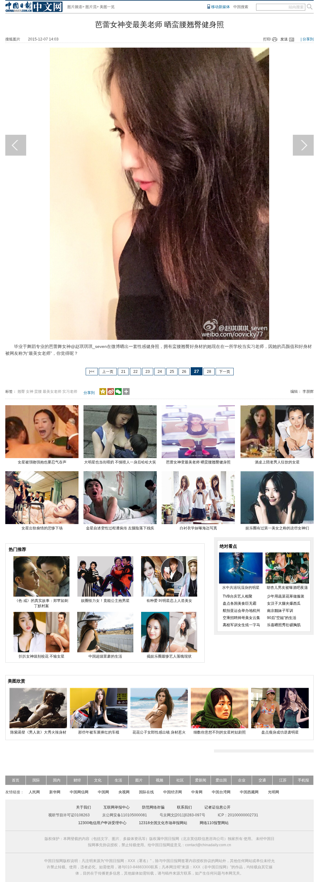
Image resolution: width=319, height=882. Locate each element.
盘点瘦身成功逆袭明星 (280, 732)
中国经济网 (172, 792)
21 (123, 371)
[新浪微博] (110, 394)
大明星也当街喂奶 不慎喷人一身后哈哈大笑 (120, 462)
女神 (29, 391)
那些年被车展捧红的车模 (98, 732)
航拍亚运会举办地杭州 (241, 610)
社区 (180, 780)
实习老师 (69, 391)
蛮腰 (38, 391)
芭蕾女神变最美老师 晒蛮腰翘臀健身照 (198, 462)
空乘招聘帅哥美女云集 (241, 618)
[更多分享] (126, 394)
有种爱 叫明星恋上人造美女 (169, 600)
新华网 (54, 792)
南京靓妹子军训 (280, 610)
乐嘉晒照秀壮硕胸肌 (284, 625)
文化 (98, 780)
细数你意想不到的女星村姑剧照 (219, 732)
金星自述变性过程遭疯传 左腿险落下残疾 (120, 528)
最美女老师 (52, 391)
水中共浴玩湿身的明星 (240, 587)
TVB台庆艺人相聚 (237, 596)
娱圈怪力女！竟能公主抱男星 (105, 600)
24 (160, 371)
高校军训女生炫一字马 (241, 625)
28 (209, 371)
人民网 (34, 792)
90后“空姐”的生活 (281, 618)
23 (147, 371)
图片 (139, 780)
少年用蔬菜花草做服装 (285, 596)
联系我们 (184, 807)
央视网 (124, 792)
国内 (56, 780)
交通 (262, 780)
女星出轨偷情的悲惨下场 (42, 528)
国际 (36, 780)
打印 (267, 39)
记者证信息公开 (217, 807)
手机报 (303, 780)
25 (172, 371)
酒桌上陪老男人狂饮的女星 (277, 462)
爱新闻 (200, 780)
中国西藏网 (249, 792)
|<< (91, 371)
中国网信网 (79, 792)
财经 (77, 780)
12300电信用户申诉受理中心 (102, 823)
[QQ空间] (102, 394)
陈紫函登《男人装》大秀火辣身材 (38, 732)
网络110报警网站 (214, 823)
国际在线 (146, 792)
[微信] (118, 394)
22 (135, 371)
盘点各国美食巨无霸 (239, 603)
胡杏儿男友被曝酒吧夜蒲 (287, 587)
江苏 (283, 780)
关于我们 (83, 807)
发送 (284, 39)
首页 (15, 780)
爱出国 (221, 780)
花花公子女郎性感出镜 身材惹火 (159, 732)
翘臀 (21, 391)
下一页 (224, 371)
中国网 (103, 792)
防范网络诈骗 (153, 807)
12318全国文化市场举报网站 (163, 823)
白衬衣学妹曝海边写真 (198, 528)
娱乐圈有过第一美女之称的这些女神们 (277, 528)
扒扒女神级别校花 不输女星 (41, 656)
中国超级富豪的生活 (105, 656)
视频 (159, 780)
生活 (118, 780)
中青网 (196, 792)
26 (184, 371)
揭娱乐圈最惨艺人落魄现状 (169, 656)
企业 (241, 780)
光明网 (273, 792)
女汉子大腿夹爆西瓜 (284, 603)
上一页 (107, 371)
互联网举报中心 (116, 807)
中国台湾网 (221, 792)
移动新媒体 (220, 7)
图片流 (91, 7)
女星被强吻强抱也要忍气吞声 (42, 462)
